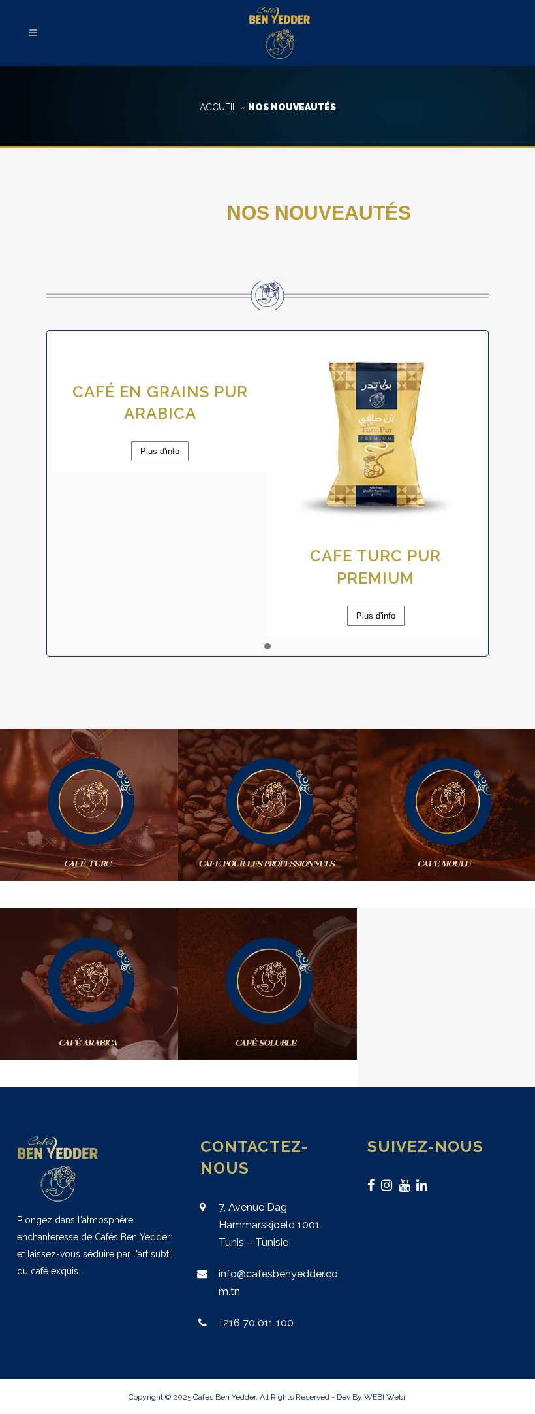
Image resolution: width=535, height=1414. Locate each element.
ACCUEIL (218, 107)
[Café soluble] (267, 984)
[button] (267, 647)
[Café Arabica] (89, 984)
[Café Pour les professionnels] (267, 804)
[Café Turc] (89, 804)
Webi (395, 1397)
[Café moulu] (446, 804)
